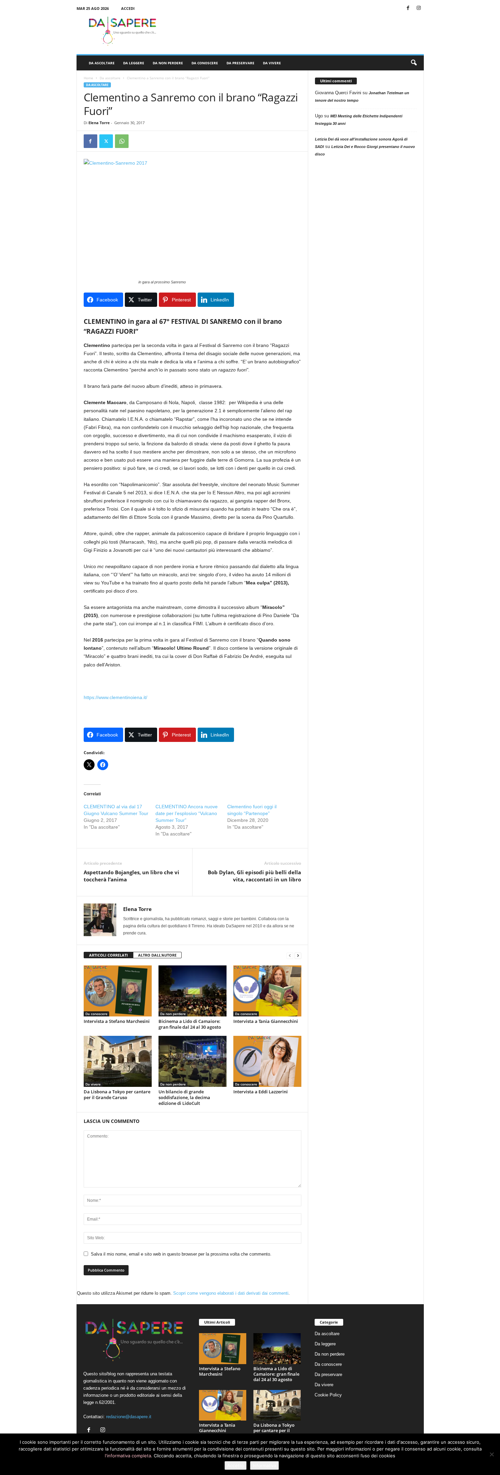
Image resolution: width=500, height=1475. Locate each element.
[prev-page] (289, 955)
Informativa (264, 1465)
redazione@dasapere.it (128, 1416)
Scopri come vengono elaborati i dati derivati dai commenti (230, 1293)
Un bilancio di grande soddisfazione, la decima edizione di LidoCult (184, 1097)
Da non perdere (168, 63)
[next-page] (298, 955)
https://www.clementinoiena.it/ (115, 697)
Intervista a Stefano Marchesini (117, 1021)
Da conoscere (204, 63)
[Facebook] (408, 8)
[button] (413, 62)
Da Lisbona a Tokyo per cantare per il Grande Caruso (117, 1094)
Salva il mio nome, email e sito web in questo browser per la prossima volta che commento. (181, 1254)
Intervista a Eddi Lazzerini (260, 1092)
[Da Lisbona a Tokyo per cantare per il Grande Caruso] (118, 1061)
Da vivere (272, 63)
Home (88, 78)
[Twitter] (106, 141)
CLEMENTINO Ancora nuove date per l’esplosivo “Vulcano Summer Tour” (186, 813)
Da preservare (240, 63)
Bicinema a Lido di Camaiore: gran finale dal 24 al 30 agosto (190, 1024)
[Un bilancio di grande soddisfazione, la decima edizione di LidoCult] (193, 1061)
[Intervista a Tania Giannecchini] (267, 990)
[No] (491, 1454)
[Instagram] (419, 8)
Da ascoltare (102, 63)
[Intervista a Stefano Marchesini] (118, 990)
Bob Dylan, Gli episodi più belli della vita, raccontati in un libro (254, 876)
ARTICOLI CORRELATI (108, 955)
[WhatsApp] (122, 141)
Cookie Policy (328, 1394)
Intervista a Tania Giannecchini (265, 1021)
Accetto (235, 1465)
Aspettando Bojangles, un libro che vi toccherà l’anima (131, 876)
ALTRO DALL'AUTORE (157, 955)
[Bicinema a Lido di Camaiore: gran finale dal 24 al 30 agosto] (193, 990)
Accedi (128, 8)
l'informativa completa (128, 1455)
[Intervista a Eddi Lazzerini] (267, 1061)
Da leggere (133, 63)
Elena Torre (99, 122)
